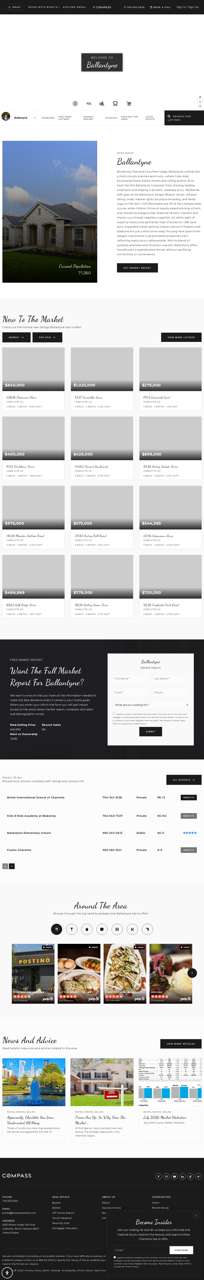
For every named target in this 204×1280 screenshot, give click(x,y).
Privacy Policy (139, 724)
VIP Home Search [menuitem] (63, 1213)
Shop (86, 929)
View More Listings (181, 337)
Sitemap (55, 1270)
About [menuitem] (106, 1202)
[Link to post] (33, 1082)
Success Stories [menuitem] (111, 1207)
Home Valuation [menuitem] (62, 1218)
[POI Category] (75, 103)
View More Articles (181, 1043)
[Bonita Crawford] (6, 116)
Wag (147, 929)
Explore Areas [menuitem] (74, 7)
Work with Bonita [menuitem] (43, 7)
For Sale (45, 337)
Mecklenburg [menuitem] (160, 1207)
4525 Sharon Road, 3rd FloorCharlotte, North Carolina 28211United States (20, 1228)
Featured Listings (65, 117)
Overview (48, 118)
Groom (132, 929)
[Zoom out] (200, 101)
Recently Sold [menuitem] (60, 1223)
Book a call (162, 7)
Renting (21, 1112)
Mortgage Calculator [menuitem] (65, 1228)
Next (192, 973)
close (196, 1215)
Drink (71, 929)
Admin (46, 1270)
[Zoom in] (200, 97)
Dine (56, 929)
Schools (111, 118)
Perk (102, 929)
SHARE (48, 947)
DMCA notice (85, 1270)
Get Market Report (137, 268)
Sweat (117, 929)
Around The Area (129, 117)
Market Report (89, 117)
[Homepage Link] (102, 7)
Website (188, 797)
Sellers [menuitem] (56, 1207)
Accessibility (69, 1270)
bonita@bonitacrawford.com (19, 1213)
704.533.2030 (135, 7)
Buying (11, 1112)
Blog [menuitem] (105, 1213)
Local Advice (150, 117)
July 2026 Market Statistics (164, 1117)
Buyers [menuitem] (56, 1202)
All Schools (182, 779)
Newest (14, 337)
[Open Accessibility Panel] (7, 1272)
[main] (102, 586)
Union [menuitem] (155, 1202)
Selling (31, 1112)
